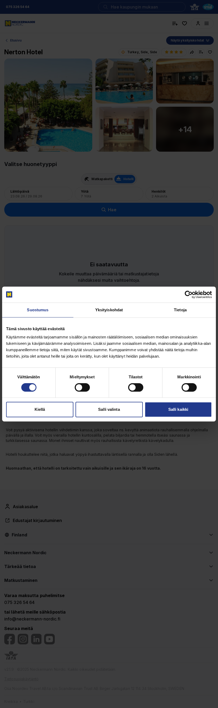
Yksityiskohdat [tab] (109, 310)
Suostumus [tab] (37, 310)
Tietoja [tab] (180, 310)
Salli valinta (109, 409)
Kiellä (40, 409)
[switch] (82, 387)
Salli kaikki (178, 409)
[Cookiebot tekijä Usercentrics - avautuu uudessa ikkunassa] (188, 295)
